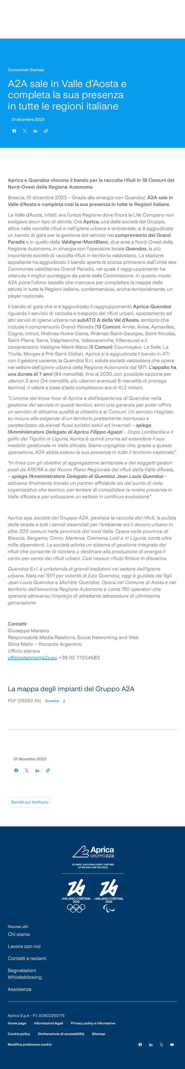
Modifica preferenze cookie (30, 1044)
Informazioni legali (48, 1023)
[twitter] (25, 131)
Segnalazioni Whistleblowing (25, 973)
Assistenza (19, 989)
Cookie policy (19, 1034)
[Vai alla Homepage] (92, 879)
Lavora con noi (24, 946)
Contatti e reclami (27, 958)
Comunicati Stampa (26, 70)
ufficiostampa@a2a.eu (32, 657)
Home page (17, 1023)
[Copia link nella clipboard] (46, 131)
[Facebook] (140, 1044)
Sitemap (98, 1034)
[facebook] (14, 131)
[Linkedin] (150, 1044)
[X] (161, 1044)
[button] (92, 695)
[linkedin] (35, 131)
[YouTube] (172, 1044)
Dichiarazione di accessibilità (61, 1034)
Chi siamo (19, 934)
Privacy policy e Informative (93, 1023)
